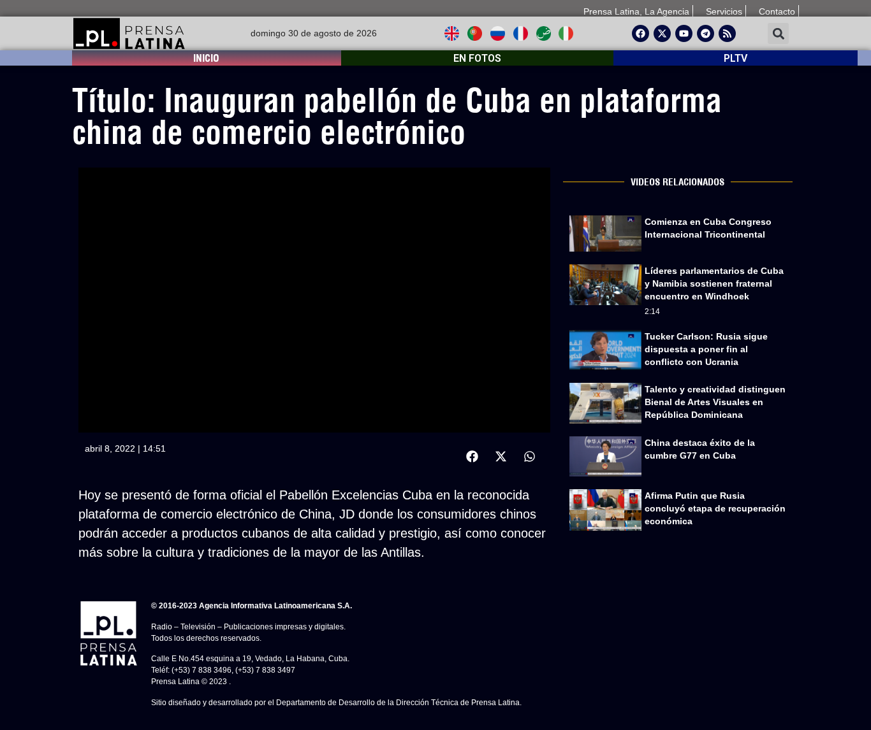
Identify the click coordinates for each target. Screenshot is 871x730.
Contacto (777, 11)
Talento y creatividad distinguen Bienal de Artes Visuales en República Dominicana (715, 402)
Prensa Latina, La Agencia (636, 11)
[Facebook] (640, 33)
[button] (778, 33)
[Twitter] (662, 33)
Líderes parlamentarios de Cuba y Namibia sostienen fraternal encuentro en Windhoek (714, 283)
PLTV (735, 58)
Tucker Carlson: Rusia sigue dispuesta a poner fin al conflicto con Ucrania (706, 349)
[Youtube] (683, 33)
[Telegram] (705, 33)
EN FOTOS (477, 58)
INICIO (206, 58)
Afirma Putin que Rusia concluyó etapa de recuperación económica (715, 508)
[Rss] (727, 33)
